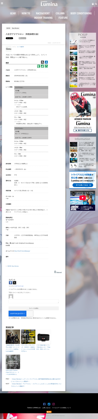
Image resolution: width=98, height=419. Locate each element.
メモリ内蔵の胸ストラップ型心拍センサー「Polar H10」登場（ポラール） (43, 347)
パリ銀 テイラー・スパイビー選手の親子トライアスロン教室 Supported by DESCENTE (87, 74)
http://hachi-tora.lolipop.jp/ (22, 251)
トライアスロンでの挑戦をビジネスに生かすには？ (87, 41)
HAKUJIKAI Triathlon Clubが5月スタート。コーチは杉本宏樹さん (12, 372)
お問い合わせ (46, 407)
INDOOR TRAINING (43, 17)
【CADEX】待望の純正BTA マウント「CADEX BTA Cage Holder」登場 (87, 166)
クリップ (23, 38)
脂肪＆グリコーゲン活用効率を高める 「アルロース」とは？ (87, 47)
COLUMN (60, 13)
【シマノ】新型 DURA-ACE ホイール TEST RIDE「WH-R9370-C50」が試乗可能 (86, 144)
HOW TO (26, 13)
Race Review (15, 266)
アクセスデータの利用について (61, 407)
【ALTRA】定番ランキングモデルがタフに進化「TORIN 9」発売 (87, 160)
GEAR (13, 13)
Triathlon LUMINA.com (34, 407)
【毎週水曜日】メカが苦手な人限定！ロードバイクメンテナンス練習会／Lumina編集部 (12, 348)
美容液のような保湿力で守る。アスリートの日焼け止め (87, 78)
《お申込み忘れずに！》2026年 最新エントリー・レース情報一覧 (87, 85)
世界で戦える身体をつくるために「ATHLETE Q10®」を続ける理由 (87, 63)
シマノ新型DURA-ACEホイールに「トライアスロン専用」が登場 (87, 155)
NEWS (9, 266)
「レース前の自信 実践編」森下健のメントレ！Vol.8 (87, 57)
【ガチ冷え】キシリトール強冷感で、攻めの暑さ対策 (87, 68)
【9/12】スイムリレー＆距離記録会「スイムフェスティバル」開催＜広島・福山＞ (87, 149)
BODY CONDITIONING (81, 13)
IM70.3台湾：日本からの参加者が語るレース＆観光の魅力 (87, 52)
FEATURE (63, 17)
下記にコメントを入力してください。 (20, 292)
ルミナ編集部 (20, 46)
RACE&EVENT (43, 13)
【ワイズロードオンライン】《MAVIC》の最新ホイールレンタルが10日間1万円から (28, 348)
